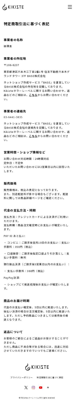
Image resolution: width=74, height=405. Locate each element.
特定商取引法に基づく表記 (50, 377)
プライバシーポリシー (21, 377)
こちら (33, 95)
